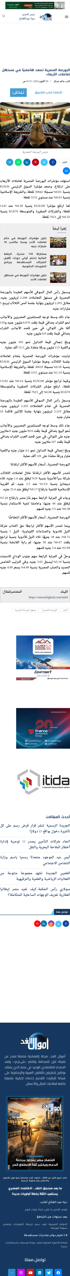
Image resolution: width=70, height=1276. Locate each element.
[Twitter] (49, 1252)
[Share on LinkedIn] (27, 142)
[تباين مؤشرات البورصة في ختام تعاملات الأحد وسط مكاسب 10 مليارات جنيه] (58, 222)
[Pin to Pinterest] (35, 142)
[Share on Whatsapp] (18, 142)
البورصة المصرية (49, 590)
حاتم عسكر (59, 61)
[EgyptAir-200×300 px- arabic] (43, 618)
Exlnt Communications (55, 1271)
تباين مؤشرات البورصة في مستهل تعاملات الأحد (25, 257)
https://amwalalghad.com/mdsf (48, 577)
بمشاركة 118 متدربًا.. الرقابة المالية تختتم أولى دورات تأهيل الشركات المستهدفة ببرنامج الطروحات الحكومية (25, 240)
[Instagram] (21, 1252)
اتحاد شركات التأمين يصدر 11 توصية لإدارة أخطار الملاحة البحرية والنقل (35, 824)
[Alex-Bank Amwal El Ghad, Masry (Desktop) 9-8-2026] (35, 5)
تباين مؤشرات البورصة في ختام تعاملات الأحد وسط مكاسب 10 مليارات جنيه (25, 222)
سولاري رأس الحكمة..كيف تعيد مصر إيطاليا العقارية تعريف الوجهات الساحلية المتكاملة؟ (35, 872)
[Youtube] (30, 1252)
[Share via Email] (66, 150)
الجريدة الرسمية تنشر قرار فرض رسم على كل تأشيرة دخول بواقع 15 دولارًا (35, 809)
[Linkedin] (39, 1252)
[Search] (3, 17)
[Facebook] (58, 1252)
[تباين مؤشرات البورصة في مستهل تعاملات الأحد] (58, 257)
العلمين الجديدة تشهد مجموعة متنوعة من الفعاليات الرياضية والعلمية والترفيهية (35, 856)
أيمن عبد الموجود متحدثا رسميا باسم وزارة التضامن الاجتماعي (35, 840)
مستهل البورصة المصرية (25, 590)
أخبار (65, 590)
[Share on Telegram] (9, 142)
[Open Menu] (66, 16)
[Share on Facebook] (52, 142)
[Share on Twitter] (44, 142)
